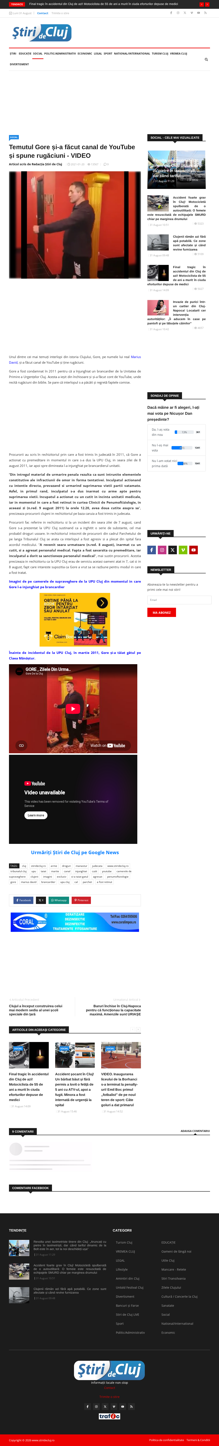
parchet (87, 882)
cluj (24, 866)
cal (76, 882)
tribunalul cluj (18, 871)
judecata (97, 866)
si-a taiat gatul (79, 876)
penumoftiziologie (118, 876)
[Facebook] (171, 13)
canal (67, 871)
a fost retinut (104, 882)
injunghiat (81, 871)
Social (38, 53)
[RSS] (205, 13)
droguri (66, 866)
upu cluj (65, 882)
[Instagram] (178, 13)
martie (55, 871)
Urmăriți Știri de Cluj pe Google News (75, 852)
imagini (47, 876)
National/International (132, 53)
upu (33, 871)
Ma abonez (162, 613)
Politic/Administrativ (60, 53)
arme (54, 866)
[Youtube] (199, 13)
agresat (97, 876)
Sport (108, 53)
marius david (28, 882)
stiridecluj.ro (38, 866)
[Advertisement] (109, 103)
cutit (94, 871)
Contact (42, 13)
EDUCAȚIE (25, 53)
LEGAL (98, 53)
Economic (85, 53)
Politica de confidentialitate (166, 1440)
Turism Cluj (160, 53)
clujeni (34, 876)
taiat (43, 871)
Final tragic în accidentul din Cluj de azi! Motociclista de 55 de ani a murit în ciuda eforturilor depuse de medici (103, 4)
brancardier (48, 882)
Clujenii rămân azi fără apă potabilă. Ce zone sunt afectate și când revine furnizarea (189, 243)
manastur (81, 866)
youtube (107, 871)
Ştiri (13, 53)
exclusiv (61, 876)
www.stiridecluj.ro (118, 866)
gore (13, 882)
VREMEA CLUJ (178, 53)
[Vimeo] (192, 13)
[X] (185, 13)
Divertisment (19, 64)
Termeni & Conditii (198, 1440)
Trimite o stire (60, 13)
